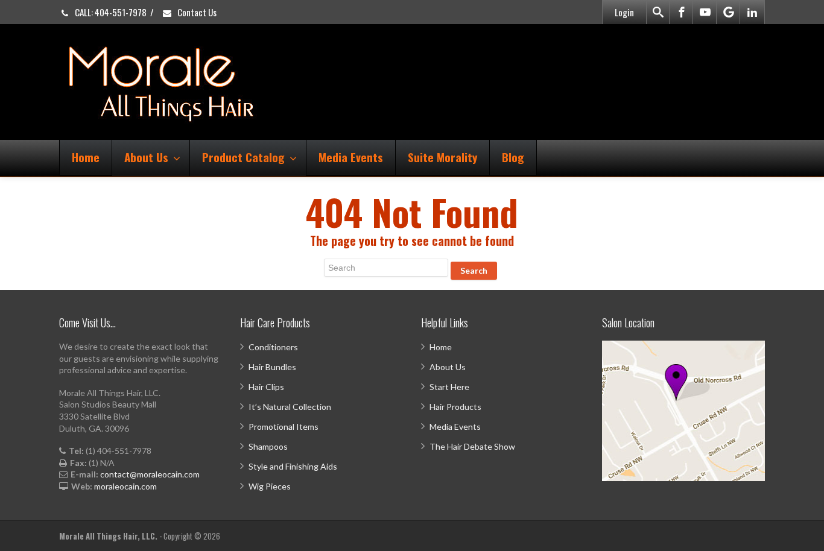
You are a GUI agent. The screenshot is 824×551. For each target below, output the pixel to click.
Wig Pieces (270, 486)
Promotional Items (284, 426)
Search (473, 270)
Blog (513, 156)
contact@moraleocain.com (150, 474)
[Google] (729, 12)
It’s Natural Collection (290, 406)
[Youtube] (705, 12)
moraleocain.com (125, 486)
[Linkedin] (752, 12)
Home (86, 156)
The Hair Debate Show (472, 446)
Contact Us (196, 12)
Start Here (449, 387)
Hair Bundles (272, 367)
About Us (146, 156)
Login (624, 12)
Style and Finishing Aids (293, 466)
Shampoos (268, 446)
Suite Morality (442, 156)
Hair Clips (266, 387)
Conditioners (273, 347)
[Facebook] (682, 12)
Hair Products (455, 406)
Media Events (351, 156)
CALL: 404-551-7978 (110, 12)
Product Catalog (243, 156)
